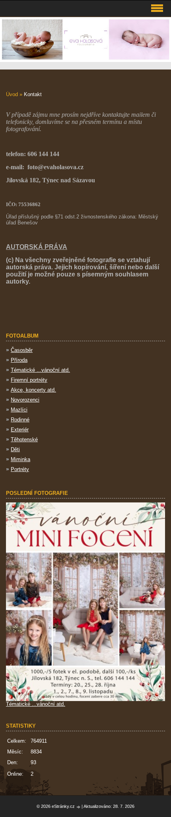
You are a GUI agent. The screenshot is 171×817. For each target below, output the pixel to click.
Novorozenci (25, 400)
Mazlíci (19, 410)
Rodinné (20, 420)
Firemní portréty (29, 380)
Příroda (19, 360)
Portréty (20, 469)
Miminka (20, 459)
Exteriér (20, 430)
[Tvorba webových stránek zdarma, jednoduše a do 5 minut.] (79, 807)
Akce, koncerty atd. (33, 390)
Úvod (12, 94)
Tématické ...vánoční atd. (40, 370)
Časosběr (22, 350)
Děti (15, 449)
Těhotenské (24, 439)
